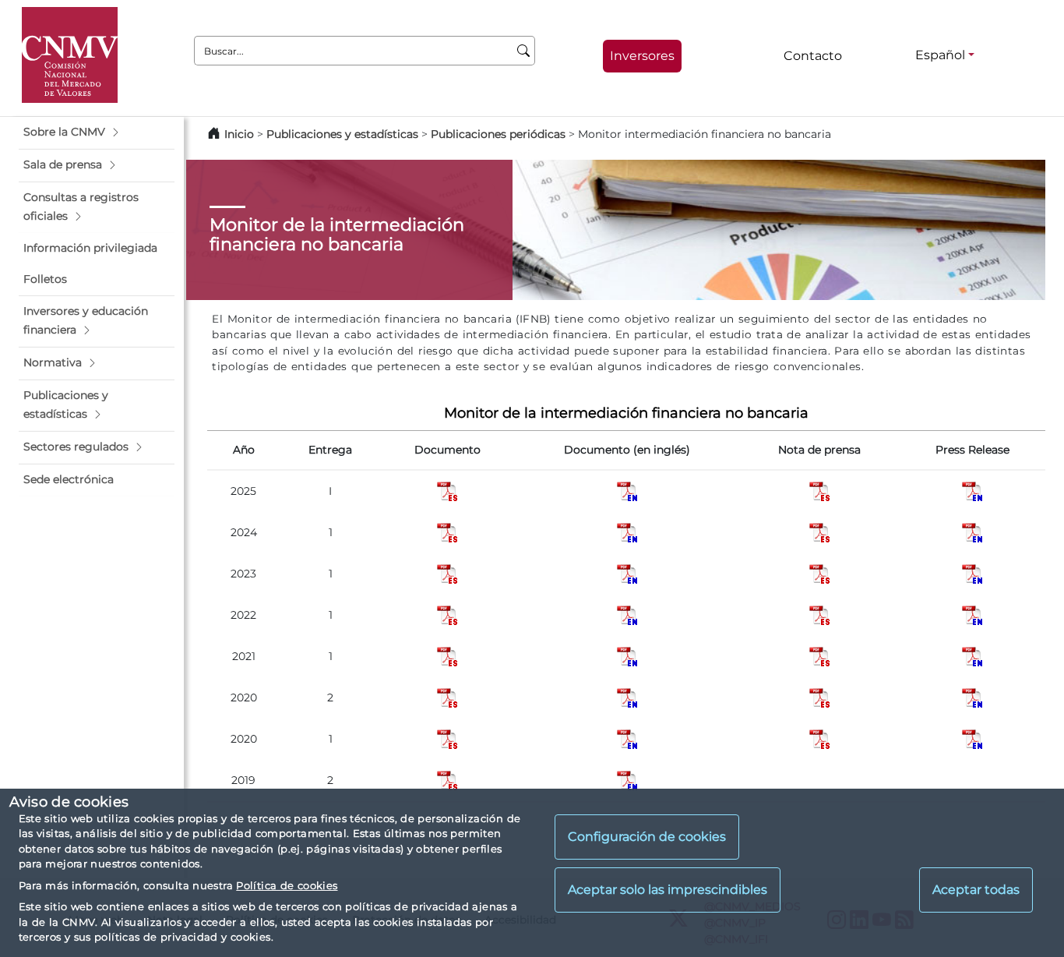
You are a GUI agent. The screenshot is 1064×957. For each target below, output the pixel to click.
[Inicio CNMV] (69, 55)
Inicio (239, 134)
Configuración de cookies (647, 837)
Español (940, 55)
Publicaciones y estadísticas (342, 134)
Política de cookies (286, 885)
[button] (96, 132)
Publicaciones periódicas (498, 134)
